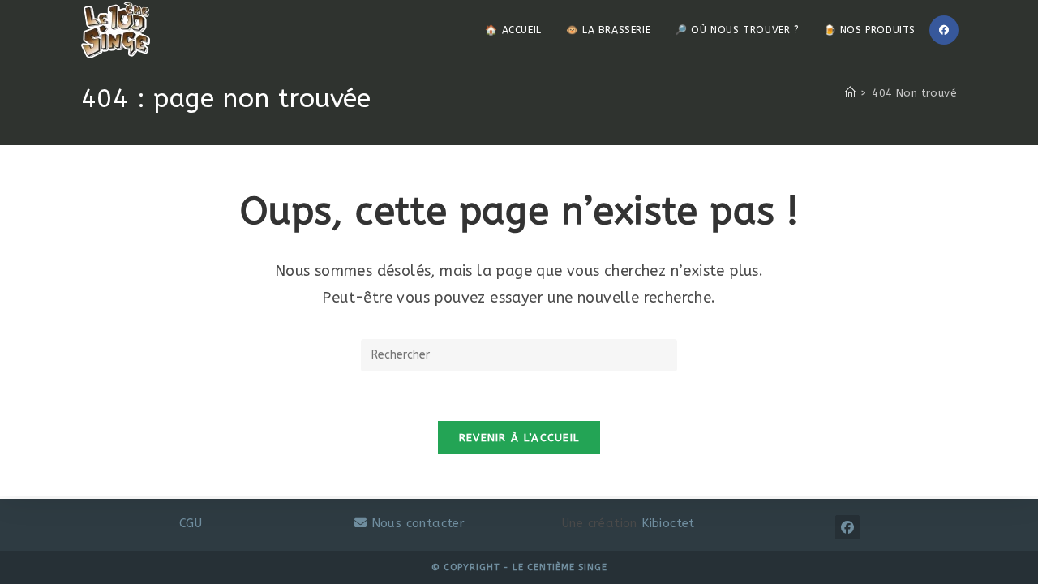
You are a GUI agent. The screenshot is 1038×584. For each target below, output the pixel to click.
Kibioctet (668, 523)
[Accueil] (850, 93)
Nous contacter (416, 523)
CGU (190, 523)
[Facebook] (944, 30)
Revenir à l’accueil (519, 438)
